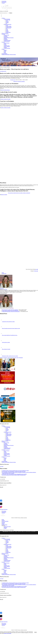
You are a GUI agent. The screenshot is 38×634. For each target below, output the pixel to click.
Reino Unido (16, 357)
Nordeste (7, 21)
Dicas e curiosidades (5, 33)
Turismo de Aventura (7, 40)
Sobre (3, 272)
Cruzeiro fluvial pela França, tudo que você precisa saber (11, 311)
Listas (5, 51)
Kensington (5, 357)
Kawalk (37, 269)
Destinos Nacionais (7, 426)
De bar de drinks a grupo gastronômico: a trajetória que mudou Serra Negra (13, 471)
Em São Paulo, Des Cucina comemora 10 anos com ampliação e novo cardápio (14, 474)
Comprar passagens (7, 48)
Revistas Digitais (4, 53)
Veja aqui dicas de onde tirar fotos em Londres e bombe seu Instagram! (19, 192)
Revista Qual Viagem (7, 526)
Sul (6, 23)
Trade (5, 52)
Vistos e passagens (7, 46)
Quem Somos (4, 1)
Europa (7, 30)
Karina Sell (2, 288)
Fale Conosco (4, 2)
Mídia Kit (3, 512)
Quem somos (4, 624)
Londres (8, 357)
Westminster (21, 357)
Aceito (35, 632)
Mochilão (5, 38)
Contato (5, 528)
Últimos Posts (4, 273)
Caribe (7, 29)
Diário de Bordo (6, 442)
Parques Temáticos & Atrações (9, 37)
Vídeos (5, 458)
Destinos (3, 18)
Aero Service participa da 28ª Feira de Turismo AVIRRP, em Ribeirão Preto (14, 587)
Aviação (5, 44)
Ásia (6, 28)
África (7, 25)
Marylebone (12, 357)
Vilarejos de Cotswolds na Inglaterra (19, 81)
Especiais (3, 34)
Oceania (7, 31)
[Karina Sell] (6, 287)
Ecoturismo (6, 39)
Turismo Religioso (7, 41)
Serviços (3, 42)
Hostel (5, 43)
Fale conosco (4, 511)
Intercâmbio (6, 36)
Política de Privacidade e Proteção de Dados (9, 54)
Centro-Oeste (8, 427)
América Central (8, 26)
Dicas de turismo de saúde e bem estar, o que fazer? (10, 309)
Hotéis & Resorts (6, 450)
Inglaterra (1, 357)
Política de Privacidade (7, 633)
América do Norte (9, 434)
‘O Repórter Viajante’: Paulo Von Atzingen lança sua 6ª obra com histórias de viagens (15, 470)
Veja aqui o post (13, 79)
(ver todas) (1, 466)
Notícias (5, 50)
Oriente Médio (8, 32)
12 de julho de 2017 (3, 71)
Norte (7, 20)
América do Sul (8, 27)
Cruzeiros (5, 35)
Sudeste (7, 22)
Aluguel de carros (7, 45)
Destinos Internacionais (7, 24)
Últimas (3, 49)
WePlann (5, 47)
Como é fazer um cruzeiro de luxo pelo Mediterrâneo (10, 310)
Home (3, 519)
